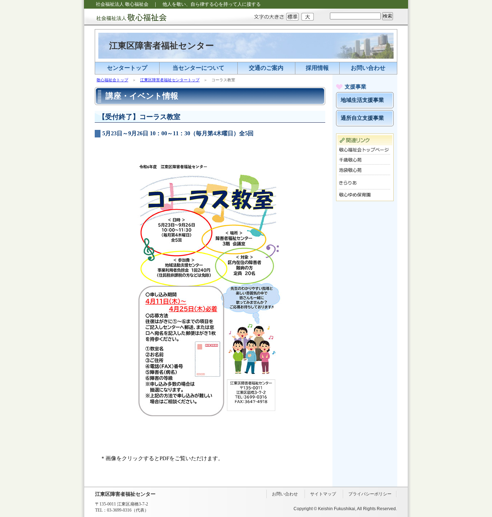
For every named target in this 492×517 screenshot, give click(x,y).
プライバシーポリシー (370, 493)
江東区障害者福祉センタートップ (170, 80)
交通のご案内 (266, 68)
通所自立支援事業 (362, 118)
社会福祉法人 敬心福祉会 (125, 17)
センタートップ (127, 68)
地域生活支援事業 (362, 100)
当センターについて (198, 68)
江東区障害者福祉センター (161, 45)
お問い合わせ (368, 68)
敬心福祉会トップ (112, 80)
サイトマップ (323, 493)
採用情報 (317, 68)
